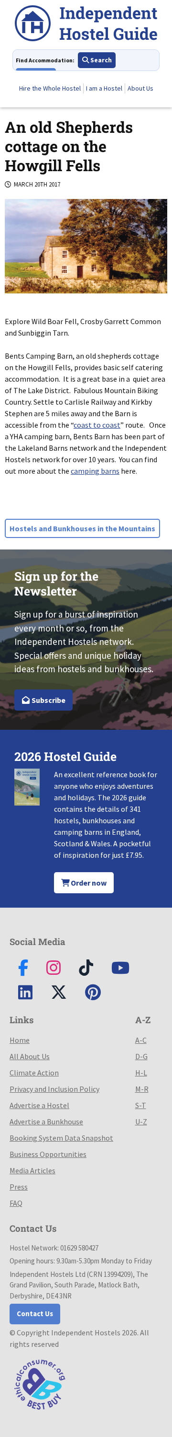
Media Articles (32, 1170)
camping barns (95, 471)
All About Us (30, 1056)
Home (20, 1040)
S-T (140, 1105)
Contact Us (35, 1313)
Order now (88, 883)
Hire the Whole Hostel (50, 88)
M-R (142, 1089)
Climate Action (34, 1072)
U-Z (141, 1121)
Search (100, 60)
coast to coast (97, 425)
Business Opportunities (48, 1154)
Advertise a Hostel (39, 1105)
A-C (141, 1040)
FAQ (16, 1203)
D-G (141, 1056)
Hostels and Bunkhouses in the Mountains (82, 528)
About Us (140, 88)
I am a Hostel (104, 88)
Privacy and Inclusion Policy (54, 1089)
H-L (141, 1072)
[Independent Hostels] (86, 25)
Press (19, 1187)
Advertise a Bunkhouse (46, 1121)
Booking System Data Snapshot (61, 1138)
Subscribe (47, 700)
